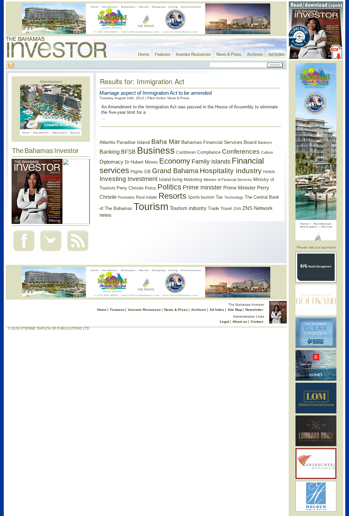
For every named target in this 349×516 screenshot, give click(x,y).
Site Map (235, 310)
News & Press (228, 54)
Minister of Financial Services (227, 180)
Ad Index (276, 54)
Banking (110, 152)
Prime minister (202, 187)
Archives (254, 54)
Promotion (126, 197)
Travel (226, 208)
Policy (150, 188)
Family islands (211, 161)
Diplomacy (111, 162)
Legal (224, 321)
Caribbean (186, 152)
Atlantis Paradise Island (125, 142)
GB (147, 171)
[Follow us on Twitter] (51, 252)
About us (239, 321)
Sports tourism (201, 197)
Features (162, 54)
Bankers (265, 142)
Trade (213, 208)
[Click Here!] (315, 281)
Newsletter (254, 310)
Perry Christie (130, 188)
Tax (219, 197)
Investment (142, 179)
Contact (257, 321)
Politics (169, 187)
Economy (174, 161)
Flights (137, 171)
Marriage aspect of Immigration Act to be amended (156, 93)
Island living (170, 179)
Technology (233, 197)
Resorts (172, 196)
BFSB (128, 152)
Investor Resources (193, 54)
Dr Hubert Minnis (141, 162)
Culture (267, 152)
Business (156, 151)
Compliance (209, 152)
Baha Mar (165, 141)
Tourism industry (188, 208)
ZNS (237, 209)
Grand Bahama (175, 170)
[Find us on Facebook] (24, 252)
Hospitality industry (231, 170)
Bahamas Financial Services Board (219, 142)
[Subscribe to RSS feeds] (77, 252)
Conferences (241, 151)
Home (143, 54)
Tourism (151, 206)
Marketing (193, 180)
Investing (113, 178)
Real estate (146, 197)
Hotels (269, 171)
